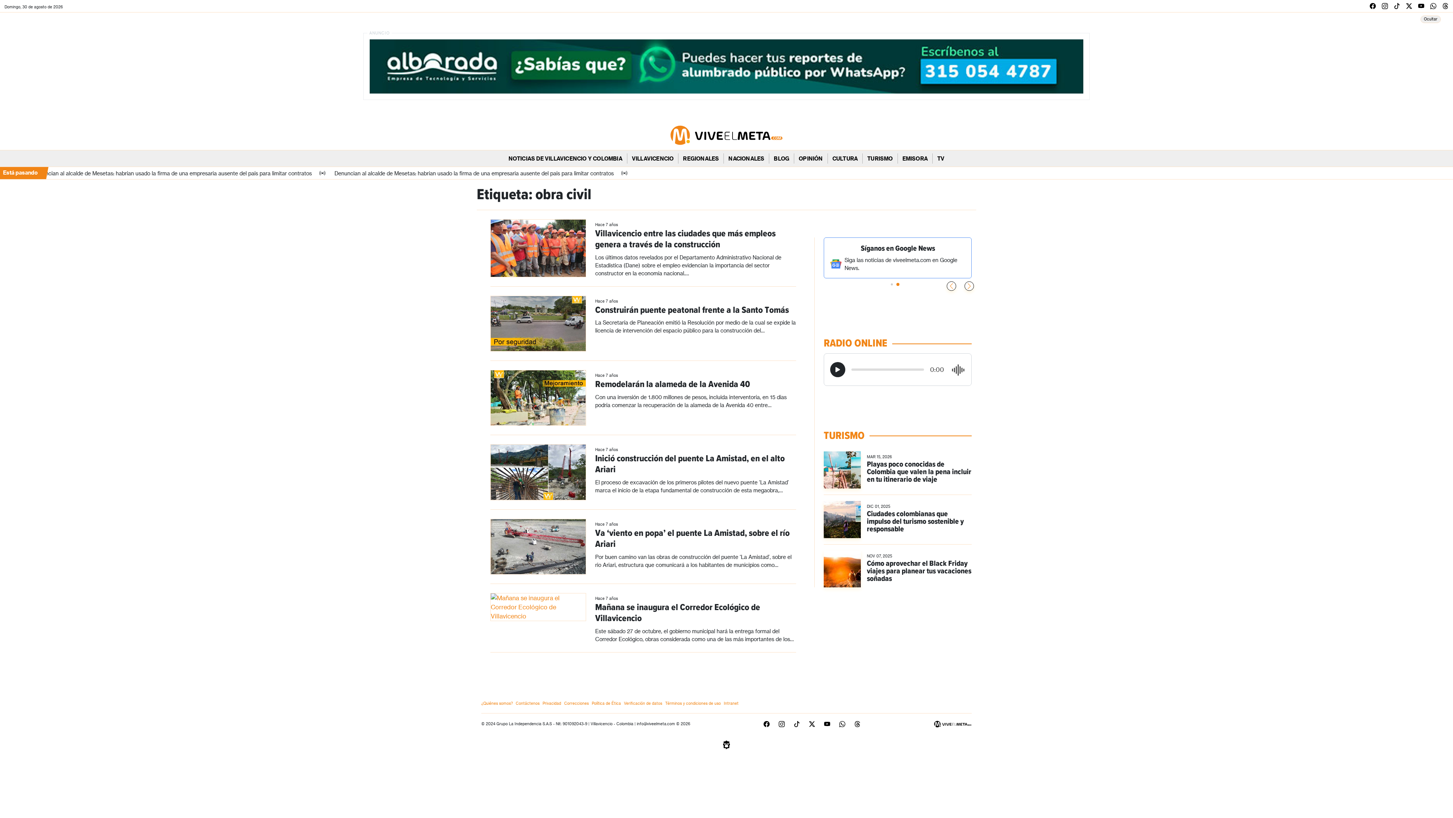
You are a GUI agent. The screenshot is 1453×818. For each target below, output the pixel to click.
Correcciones (576, 703)
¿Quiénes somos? (497, 703)
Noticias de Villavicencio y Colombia (565, 158)
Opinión (811, 158)
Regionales (701, 158)
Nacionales (746, 158)
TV (940, 158)
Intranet (731, 703)
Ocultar (1430, 19)
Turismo (880, 158)
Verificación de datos (643, 703)
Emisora (915, 158)
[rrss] (1373, 5)
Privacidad (552, 703)
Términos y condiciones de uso (693, 703)
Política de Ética (606, 703)
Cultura (845, 158)
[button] (969, 286)
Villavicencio (653, 158)
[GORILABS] (726, 744)
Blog (781, 158)
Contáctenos (528, 703)
